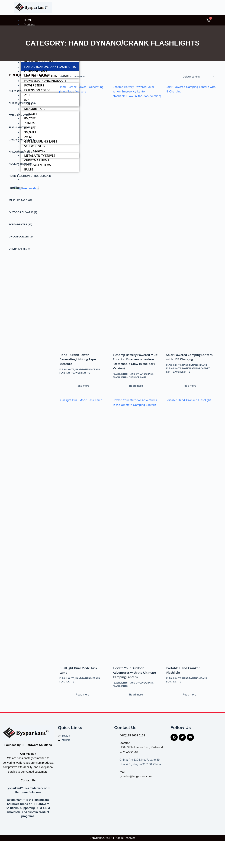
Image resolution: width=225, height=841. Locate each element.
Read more (82, 385)
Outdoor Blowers (23, 212)
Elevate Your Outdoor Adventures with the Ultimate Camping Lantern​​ (134, 672)
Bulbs (15, 91)
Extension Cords (20, 115)
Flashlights (20, 127)
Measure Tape (20, 200)
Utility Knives (19, 248)
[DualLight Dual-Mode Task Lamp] (82, 529)
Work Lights (82, 373)
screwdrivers (20, 224)
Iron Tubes (16, 188)
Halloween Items (22, 151)
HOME (28, 20)
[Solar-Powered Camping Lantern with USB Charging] (189, 216)
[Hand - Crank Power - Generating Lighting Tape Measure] (82, 216)
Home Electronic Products (30, 176)
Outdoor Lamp (137, 377)
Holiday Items (20, 163)
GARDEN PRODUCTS (22, 139)
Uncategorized (21, 236)
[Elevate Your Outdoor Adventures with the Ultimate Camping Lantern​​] (136, 529)
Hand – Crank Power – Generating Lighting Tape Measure (77, 359)
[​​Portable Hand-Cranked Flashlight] (189, 529)
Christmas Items (22, 103)
